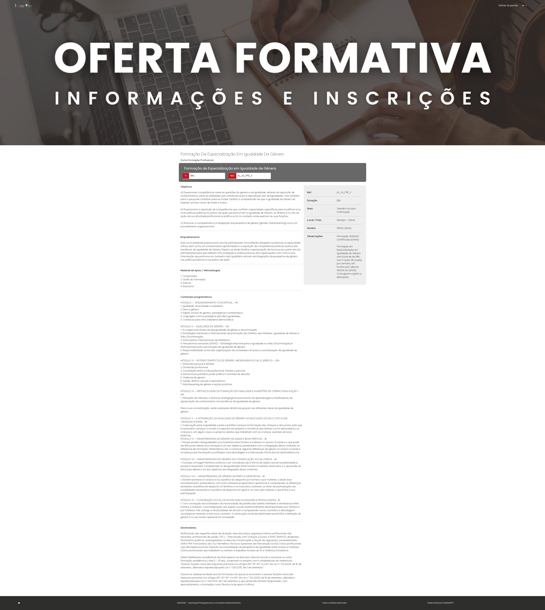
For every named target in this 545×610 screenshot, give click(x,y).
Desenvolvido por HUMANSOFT (441, 603)
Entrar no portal (508, 6)
